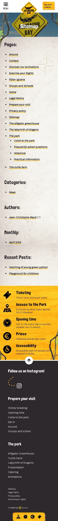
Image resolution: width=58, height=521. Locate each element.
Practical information (27, 159)
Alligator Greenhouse (21, 453)
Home (12, 92)
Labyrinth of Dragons (21, 462)
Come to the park (24, 140)
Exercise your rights (17, 499)
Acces (18, 517)
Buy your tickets (48, 5)
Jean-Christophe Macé (23, 217)
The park (14, 136)
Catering (13, 472)
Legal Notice (16, 98)
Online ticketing (17, 408)
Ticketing (29, 295)
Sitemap (14, 117)
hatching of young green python (28, 267)
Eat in (11, 422)
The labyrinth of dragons (24, 129)
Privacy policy (17, 111)
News (12, 192)
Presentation (16, 467)
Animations (15, 477)
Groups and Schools (21, 86)
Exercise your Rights (21, 73)
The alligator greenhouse (24, 123)
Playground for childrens (24, 273)
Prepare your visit (19, 104)
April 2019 (15, 242)
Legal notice (13, 492)
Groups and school (19, 431)
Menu (5, 8)
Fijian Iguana (17, 79)
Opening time (29, 323)
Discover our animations (24, 67)
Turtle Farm (15, 458)
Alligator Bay (29, 10)
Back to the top (29, 360)
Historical (20, 153)
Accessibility (29, 349)
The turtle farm (18, 167)
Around (12, 426)
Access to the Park (29, 308)
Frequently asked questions (31, 147)
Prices (29, 336)
